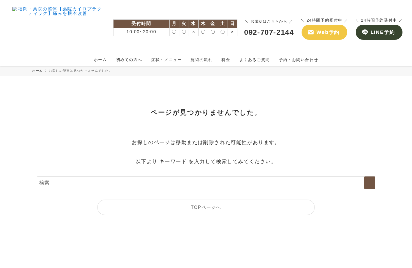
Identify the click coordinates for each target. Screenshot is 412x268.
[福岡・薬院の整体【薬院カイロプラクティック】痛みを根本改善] (57, 28)
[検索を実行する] (369, 182)
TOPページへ (206, 207)
